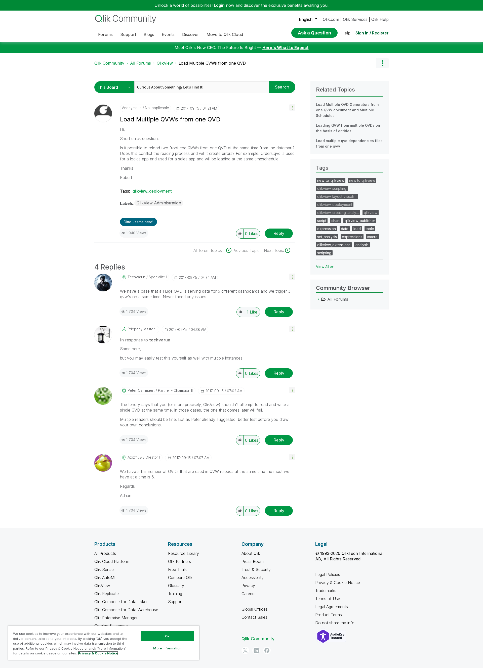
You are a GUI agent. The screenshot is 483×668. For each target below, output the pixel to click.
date (344, 229)
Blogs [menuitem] (149, 34)
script (321, 220)
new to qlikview (362, 180)
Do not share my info (335, 622)
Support (175, 601)
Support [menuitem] (128, 34)
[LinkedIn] (256, 650)
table (370, 229)
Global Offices (255, 609)
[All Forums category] (318, 299)
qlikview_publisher (360, 220)
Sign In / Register (372, 32)
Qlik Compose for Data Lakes (121, 601)
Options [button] (382, 63)
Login (219, 5)
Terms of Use (327, 598)
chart (335, 220)
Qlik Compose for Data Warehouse (126, 609)
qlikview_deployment (152, 191)
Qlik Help (380, 19)
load (357, 229)
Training (175, 593)
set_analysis (327, 237)
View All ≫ (325, 266)
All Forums (140, 63)
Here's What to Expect (285, 47)
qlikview (370, 212)
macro (372, 237)
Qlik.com (331, 19)
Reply (278, 233)
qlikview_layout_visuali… (336, 196)
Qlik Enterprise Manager (116, 617)
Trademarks (325, 590)
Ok (167, 636)
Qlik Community (109, 63)
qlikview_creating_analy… (338, 212)
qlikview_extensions (333, 245)
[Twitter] (245, 650)
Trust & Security (256, 569)
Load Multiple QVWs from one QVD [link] (212, 63)
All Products (105, 553)
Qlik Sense (104, 569)
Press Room (253, 561)
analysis (362, 245)
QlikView (165, 63)
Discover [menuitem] (190, 34)
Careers (249, 593)
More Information (167, 648)
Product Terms (328, 614)
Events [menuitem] (168, 34)
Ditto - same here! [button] (138, 222)
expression (326, 229)
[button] (292, 107)
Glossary (176, 585)
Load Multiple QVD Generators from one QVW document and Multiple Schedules (347, 110)
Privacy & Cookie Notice (337, 582)
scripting (324, 253)
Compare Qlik (180, 577)
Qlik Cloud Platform (111, 561)
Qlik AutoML (105, 577)
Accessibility (253, 577)
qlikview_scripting (331, 188)
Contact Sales (254, 617)
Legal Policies (327, 574)
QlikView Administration (159, 203)
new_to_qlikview (330, 180)
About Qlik (251, 553)
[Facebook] (267, 650)
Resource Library (183, 553)
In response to (145, 339)
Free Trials (177, 569)
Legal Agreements (331, 606)
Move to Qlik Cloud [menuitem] (225, 34)
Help (345, 32)
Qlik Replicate (106, 593)
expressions (352, 237)
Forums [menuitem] (105, 34)
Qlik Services (355, 19)
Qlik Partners (179, 561)
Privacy (248, 585)
